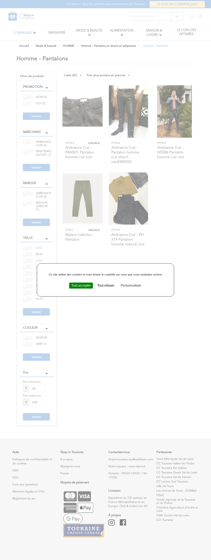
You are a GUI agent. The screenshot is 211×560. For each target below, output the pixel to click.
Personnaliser (131, 285)
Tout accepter (81, 285)
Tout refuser (105, 285)
